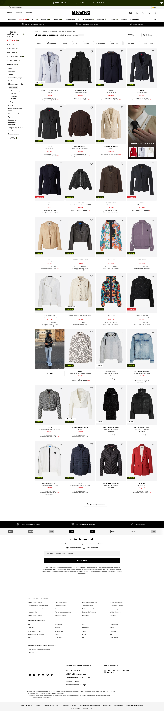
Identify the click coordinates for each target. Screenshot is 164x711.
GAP (111, 634)
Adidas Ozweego (115, 612)
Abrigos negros (115, 609)
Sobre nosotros (26, 705)
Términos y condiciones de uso (89, 705)
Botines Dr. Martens (89, 612)
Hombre (19, 13)
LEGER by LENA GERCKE (36, 634)
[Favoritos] (149, 12)
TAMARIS (113, 631)
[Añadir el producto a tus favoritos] (61, 51)
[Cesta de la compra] (155, 12)
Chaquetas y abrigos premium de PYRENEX (39, 651)
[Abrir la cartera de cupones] (130, 12)
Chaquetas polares (116, 605)
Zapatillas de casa (61, 602)
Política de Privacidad (50, 569)
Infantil (29, 13)
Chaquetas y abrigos (57, 31)
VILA (83, 624)
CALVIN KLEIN (59, 631)
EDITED (57, 634)
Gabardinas (59, 609)
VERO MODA (59, 624)
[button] (133, 35)
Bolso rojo (85, 615)
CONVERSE (58, 637)
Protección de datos (69, 705)
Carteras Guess (60, 605)
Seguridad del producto (135, 705)
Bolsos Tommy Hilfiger (35, 602)
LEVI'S (112, 628)
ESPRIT (84, 634)
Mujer (9, 13)
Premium (44, 31)
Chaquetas (71, 31)
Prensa (38, 705)
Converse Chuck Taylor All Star (38, 605)
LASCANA (31, 628)
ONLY (29, 624)
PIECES (57, 628)
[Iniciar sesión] (136, 12)
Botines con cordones (89, 609)
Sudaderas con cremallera (36, 609)
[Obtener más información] (50, 101)
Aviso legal (107, 705)
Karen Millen (114, 624)
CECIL (84, 631)
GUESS (30, 637)
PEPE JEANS (114, 637)
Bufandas (113, 615)
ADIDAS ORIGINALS (34, 631)
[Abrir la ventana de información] (161, 3)
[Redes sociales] (29, 674)
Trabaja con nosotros (51, 705)
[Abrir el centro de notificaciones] (143, 13)
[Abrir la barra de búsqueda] (154, 19)
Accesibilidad (118, 705)
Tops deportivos (87, 605)
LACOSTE (85, 628)
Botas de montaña (116, 602)
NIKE (83, 637)
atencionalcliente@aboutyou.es (63, 571)
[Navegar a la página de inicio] (39, 666)
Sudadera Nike (32, 612)
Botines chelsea (60, 615)
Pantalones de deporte (63, 612)
